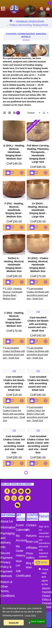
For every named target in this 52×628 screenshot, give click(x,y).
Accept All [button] (13, 622)
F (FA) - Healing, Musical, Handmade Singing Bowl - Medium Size (14, 210)
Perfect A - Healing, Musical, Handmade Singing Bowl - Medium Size (14, 265)
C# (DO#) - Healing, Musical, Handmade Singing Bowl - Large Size (38, 210)
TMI (38, 312)
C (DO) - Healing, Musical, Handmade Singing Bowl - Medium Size (14, 319)
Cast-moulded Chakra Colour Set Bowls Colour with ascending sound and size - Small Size (38, 444)
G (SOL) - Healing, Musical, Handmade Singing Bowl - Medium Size (14, 152)
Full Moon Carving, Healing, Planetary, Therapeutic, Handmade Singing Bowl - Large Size (38, 153)
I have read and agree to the (45, 588)
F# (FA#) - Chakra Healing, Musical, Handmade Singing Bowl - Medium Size (38, 265)
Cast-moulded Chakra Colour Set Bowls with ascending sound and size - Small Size (14, 444)
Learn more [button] (30, 615)
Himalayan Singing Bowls (30, 21)
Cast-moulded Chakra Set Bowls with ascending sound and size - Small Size (38, 324)
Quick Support (38, 621)
